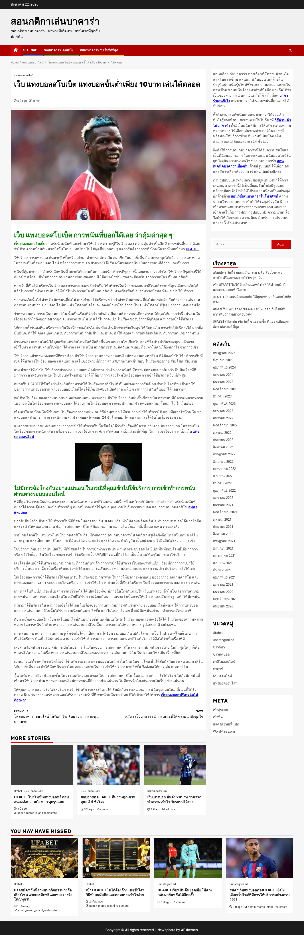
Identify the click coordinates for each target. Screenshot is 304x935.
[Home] (15, 50)
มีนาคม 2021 (222, 570)
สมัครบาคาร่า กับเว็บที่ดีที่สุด (99, 50)
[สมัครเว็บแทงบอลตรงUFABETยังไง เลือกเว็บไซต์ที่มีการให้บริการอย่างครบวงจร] (260, 858)
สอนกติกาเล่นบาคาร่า (55, 21)
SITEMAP (30, 50)
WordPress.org (224, 731)
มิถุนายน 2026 (223, 360)
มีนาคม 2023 (222, 396)
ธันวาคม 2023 (223, 382)
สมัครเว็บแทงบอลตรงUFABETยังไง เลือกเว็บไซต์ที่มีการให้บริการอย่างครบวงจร (259, 895)
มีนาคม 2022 (222, 483)
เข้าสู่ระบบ (220, 710)
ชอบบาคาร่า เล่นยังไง (58, 50)
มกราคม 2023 (223, 411)
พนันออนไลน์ (222, 676)
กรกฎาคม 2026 (224, 353)
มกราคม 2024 (223, 375)
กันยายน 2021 (223, 527)
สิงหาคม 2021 (223, 534)
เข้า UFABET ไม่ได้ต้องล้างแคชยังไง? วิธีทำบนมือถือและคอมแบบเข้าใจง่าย (115, 892)
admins (104, 809)
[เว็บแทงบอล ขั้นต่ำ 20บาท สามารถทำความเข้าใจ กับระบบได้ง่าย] (175, 765)
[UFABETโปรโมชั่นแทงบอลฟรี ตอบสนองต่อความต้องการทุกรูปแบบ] (42, 765)
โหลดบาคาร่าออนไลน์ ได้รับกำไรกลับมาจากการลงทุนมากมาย (56, 716)
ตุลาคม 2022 (222, 432)
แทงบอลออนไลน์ (23, 75)
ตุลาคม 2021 (222, 519)
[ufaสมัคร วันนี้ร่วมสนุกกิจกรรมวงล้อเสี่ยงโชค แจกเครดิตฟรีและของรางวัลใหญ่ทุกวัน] (44, 858)
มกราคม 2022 (223, 498)
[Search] (290, 50)
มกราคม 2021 (223, 585)
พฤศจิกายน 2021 (225, 512)
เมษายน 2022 (223, 476)
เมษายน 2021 (223, 563)
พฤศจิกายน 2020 (225, 599)
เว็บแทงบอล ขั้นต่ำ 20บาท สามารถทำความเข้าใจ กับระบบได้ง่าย (174, 799)
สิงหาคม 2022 (223, 447)
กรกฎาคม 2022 (224, 454)
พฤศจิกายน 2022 (225, 425)
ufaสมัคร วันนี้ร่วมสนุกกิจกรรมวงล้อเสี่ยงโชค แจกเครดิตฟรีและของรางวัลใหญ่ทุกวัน (43, 895)
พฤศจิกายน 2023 (225, 389)
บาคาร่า (219, 669)
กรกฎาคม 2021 (224, 541)
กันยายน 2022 (223, 440)
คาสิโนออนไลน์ (224, 662)
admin (36, 100)
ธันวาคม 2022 (223, 418)
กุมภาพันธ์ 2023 (224, 403)
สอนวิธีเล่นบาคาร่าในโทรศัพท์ (254, 196)
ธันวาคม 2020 (223, 592)
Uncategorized (223, 640)
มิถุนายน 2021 (223, 548)
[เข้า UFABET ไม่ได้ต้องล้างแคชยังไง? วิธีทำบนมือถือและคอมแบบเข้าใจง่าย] (116, 858)
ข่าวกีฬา (219, 647)
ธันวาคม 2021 (223, 505)
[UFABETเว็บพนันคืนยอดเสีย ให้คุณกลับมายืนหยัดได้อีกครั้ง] (188, 858)
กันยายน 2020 (223, 606)
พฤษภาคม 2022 (224, 469)
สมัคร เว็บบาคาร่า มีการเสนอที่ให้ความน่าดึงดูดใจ (164, 714)
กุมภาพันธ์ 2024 (224, 367)
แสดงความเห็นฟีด (226, 724)
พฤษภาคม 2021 (224, 556)
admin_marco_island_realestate (37, 813)
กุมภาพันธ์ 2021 (224, 577)
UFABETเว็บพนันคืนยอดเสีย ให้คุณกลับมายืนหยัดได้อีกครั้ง (185, 892)
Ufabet (18, 791)
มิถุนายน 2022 (223, 461)
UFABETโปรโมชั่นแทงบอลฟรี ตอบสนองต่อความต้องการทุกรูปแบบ (41, 799)
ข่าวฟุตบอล (221, 654)
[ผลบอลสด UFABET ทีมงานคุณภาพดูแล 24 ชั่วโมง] (108, 765)
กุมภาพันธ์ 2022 (224, 490)
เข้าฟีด (218, 717)
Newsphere (166, 930)
